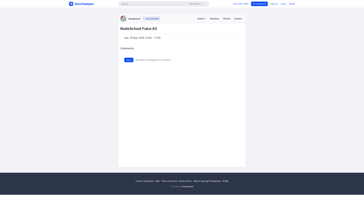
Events (201, 18)
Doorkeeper (187, 186)
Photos (226, 18)
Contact (238, 18)
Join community (152, 19)
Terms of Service (169, 181)
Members (214, 18)
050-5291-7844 (240, 4)
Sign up (274, 4)
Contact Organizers (145, 181)
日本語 (292, 4)
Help (157, 181)
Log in (283, 4)
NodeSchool (134, 19)
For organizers (259, 4)
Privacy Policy (185, 181)
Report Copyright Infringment (207, 181)
